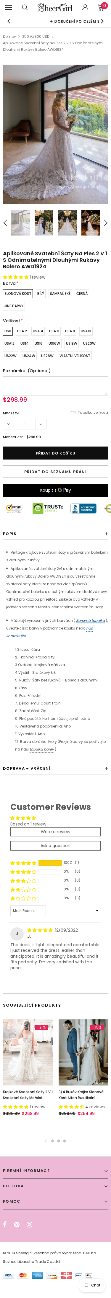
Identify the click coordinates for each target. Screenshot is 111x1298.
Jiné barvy (13, 305)
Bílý (40, 293)
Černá (82, 293)
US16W (54, 343)
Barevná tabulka (90, 620)
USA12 (9, 343)
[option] (55, 134)
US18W (71, 343)
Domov (9, 36)
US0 (7, 331)
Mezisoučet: (13, 436)
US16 (39, 343)
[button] (16, 277)
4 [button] (64, 1141)
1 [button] (46, 1141)
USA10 (86, 331)
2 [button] (52, 1141)
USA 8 (70, 331)
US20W (89, 343)
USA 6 (54, 331)
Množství (11, 413)
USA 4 (38, 331)
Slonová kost (17, 293)
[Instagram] (29, 1224)
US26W (47, 355)
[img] (40, 930)
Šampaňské (60, 293)
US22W (10, 355)
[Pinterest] (17, 1224)
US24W (28, 355)
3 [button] (58, 1141)
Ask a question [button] (55, 846)
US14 (24, 343)
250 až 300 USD (35, 36)
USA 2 (22, 331)
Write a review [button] (55, 832)
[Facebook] (5, 1224)
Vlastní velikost (74, 355)
